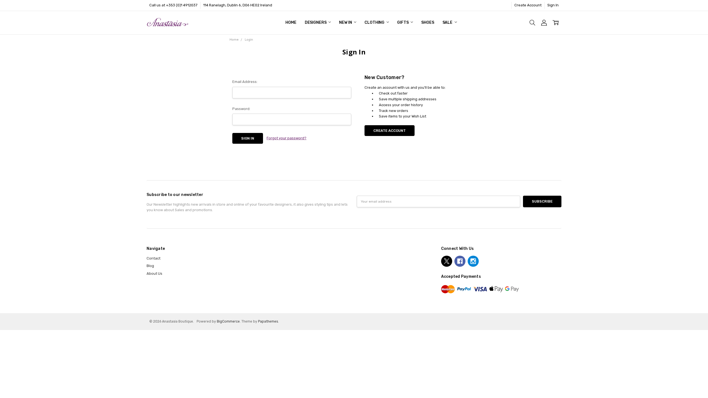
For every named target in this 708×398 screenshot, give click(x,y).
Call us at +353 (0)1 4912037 (173, 5)
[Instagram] (473, 261)
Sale (447, 22)
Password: (241, 109)
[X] (446, 261)
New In (346, 22)
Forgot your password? (286, 138)
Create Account (528, 5)
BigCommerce (228, 321)
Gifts (403, 22)
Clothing (375, 22)
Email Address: (244, 82)
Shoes (427, 22)
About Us (154, 273)
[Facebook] (459, 261)
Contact (153, 258)
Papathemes (268, 321)
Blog (150, 266)
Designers (316, 22)
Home (290, 22)
